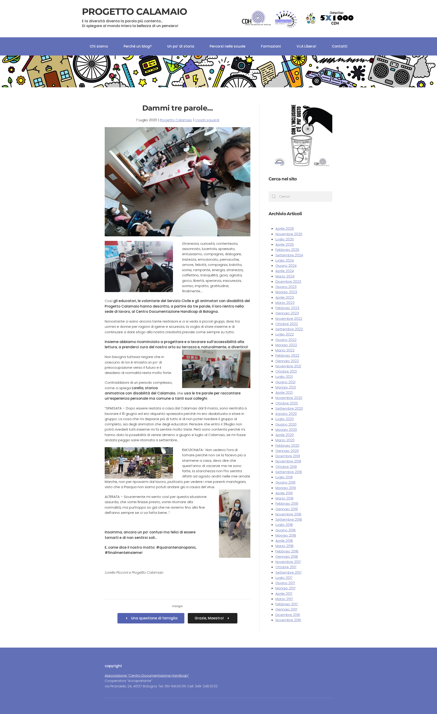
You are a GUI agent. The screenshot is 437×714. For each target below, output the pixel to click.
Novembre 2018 (288, 514)
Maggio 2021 (285, 387)
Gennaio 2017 (286, 609)
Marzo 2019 (284, 498)
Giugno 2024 (286, 265)
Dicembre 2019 (287, 456)
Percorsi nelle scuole (227, 46)
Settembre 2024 (289, 255)
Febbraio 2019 (286, 503)
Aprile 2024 (284, 270)
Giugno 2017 (285, 582)
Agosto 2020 (286, 413)
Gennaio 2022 (287, 360)
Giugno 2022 (286, 339)
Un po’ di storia (180, 46)
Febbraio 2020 (287, 445)
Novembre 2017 (288, 561)
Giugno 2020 (286, 424)
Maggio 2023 (286, 292)
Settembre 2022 (289, 329)
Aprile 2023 (284, 297)
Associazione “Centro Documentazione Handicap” (147, 675)
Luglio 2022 (284, 334)
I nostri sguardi (207, 120)
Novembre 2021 (288, 366)
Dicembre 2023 (288, 281)
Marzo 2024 (285, 276)
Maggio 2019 (285, 487)
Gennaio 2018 (286, 556)
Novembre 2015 (288, 620)
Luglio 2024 (284, 260)
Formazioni (271, 46)
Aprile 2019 (284, 493)
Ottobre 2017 (286, 567)
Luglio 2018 (284, 524)
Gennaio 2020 (287, 450)
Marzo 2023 (285, 302)
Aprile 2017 (283, 593)
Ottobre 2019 (286, 466)
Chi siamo (99, 46)
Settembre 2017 (288, 572)
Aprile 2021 (284, 392)
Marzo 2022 (285, 350)
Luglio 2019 (284, 477)
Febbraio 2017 (286, 604)
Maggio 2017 (285, 588)
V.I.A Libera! (306, 46)
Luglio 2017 (283, 577)
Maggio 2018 (285, 535)
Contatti (339, 46)
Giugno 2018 (285, 530)
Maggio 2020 (286, 429)
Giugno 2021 (285, 382)
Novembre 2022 (288, 318)
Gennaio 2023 (287, 313)
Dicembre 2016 (287, 614)
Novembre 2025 (288, 234)
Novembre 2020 (288, 397)
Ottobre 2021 (286, 371)
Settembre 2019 (288, 471)
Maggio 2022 (286, 345)
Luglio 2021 (284, 376)
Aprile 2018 (284, 540)
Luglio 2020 (284, 418)
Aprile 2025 (284, 244)
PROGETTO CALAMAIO (134, 17)
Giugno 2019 (285, 482)
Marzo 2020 (285, 440)
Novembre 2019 (288, 461)
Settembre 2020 (289, 408)
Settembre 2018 (288, 519)
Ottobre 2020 (286, 403)
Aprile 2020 (284, 434)
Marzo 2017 (284, 598)
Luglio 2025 (284, 239)
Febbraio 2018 (286, 551)
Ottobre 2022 (286, 323)
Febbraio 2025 (287, 249)
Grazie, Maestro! (209, 618)
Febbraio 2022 (287, 355)
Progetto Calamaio (176, 120)
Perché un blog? (138, 46)
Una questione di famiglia (154, 618)
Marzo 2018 (284, 545)
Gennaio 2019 (286, 509)
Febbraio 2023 (287, 307)
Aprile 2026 (284, 228)
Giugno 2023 (286, 286)
